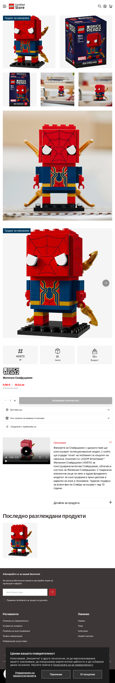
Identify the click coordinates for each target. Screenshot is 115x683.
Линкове (83, 614)
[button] (105, 283)
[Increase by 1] (15, 400)
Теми (80, 626)
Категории (83, 631)
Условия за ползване (12, 626)
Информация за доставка (15, 641)
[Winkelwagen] (110, 6)
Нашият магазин (85, 636)
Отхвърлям (87, 674)
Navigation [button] (4, 6)
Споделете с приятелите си (23, 426)
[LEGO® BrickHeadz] (57, 371)
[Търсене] (99, 6)
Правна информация (12, 636)
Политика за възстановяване (16, 631)
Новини (81, 621)
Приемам (56, 674)
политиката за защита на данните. (32, 600)
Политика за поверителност (16, 621)
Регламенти (11, 614)
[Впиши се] (105, 6)
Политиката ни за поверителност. (73, 664)
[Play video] (26, 451)
